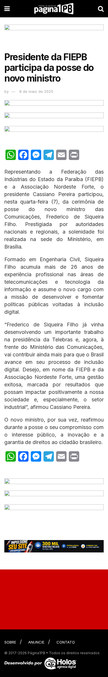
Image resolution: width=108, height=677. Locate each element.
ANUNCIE (36, 642)
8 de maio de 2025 (36, 91)
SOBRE (10, 642)
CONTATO (65, 642)
